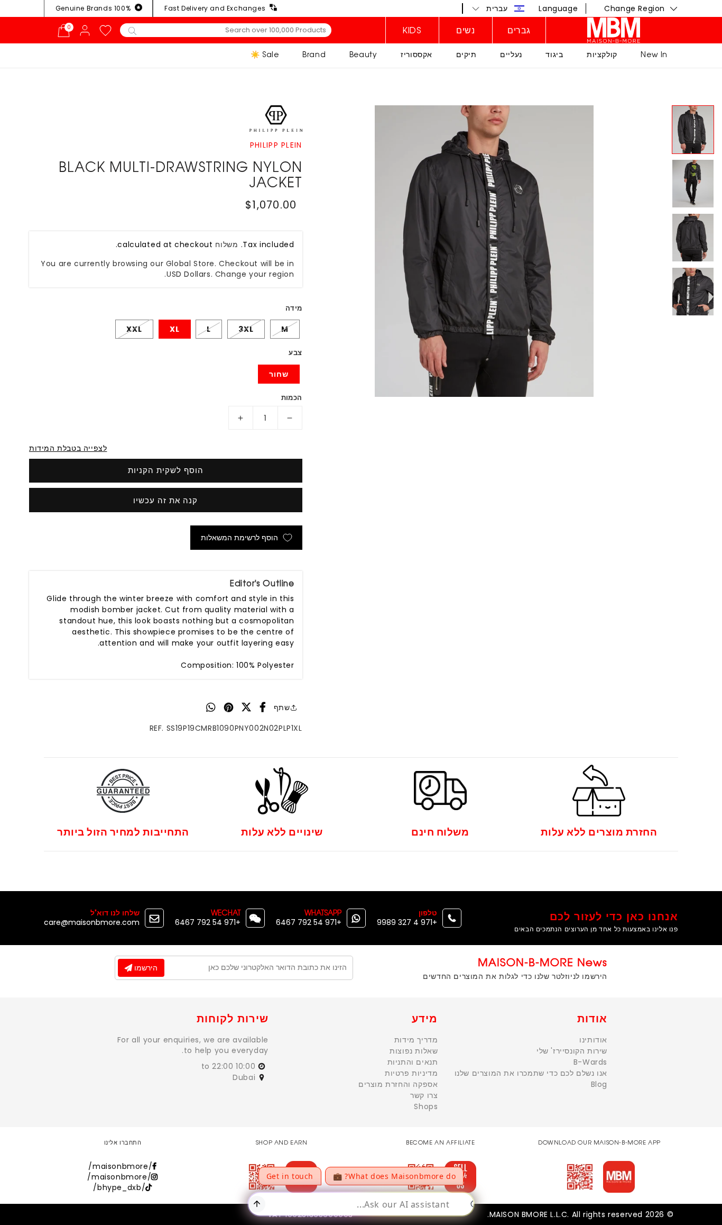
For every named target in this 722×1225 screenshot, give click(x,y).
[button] (498, 8)
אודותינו (593, 1040)
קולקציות (602, 54)
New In (654, 54)
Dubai (245, 1077)
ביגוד (554, 54)
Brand (314, 54)
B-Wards (590, 1062)
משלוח (226, 244)
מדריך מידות (416, 1040)
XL (175, 329)
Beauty (363, 54)
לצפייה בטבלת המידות (68, 448)
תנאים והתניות (412, 1062)
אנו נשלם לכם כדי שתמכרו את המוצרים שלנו (531, 1073)
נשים (465, 30)
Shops (426, 1106)
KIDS (412, 30)
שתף (282, 707)
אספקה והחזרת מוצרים (398, 1084)
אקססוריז (416, 54)
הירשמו (145, 968)
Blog (599, 1084)
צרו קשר (424, 1095)
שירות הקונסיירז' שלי (571, 1051)
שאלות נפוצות (414, 1051)
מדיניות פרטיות (411, 1073)
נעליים (511, 54)
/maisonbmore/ (120, 1166)
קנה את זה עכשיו (165, 500)
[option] (484, 251)
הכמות (291, 398)
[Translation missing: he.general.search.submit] (132, 30)
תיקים (466, 54)
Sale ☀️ (265, 54)
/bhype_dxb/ (119, 1187)
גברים (519, 30)
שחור (279, 374)
